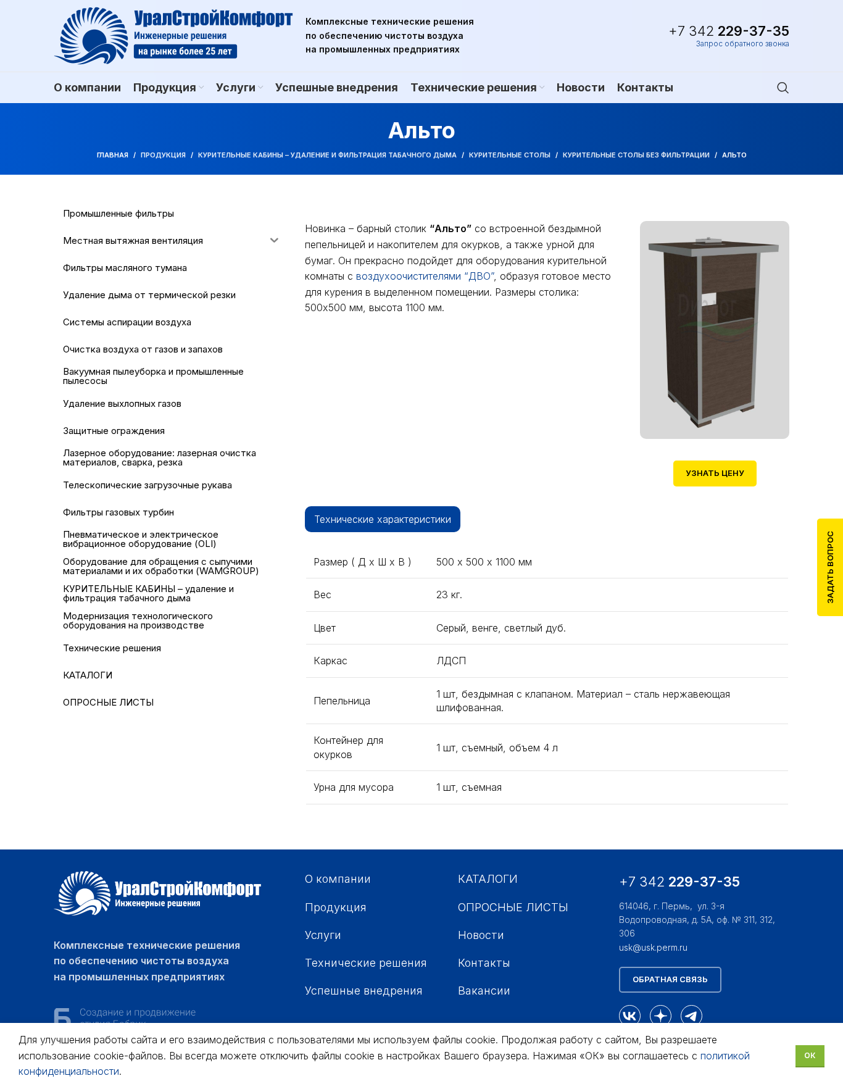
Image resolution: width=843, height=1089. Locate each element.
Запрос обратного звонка (742, 44)
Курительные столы (509, 155)
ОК (810, 1055)
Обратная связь (670, 979)
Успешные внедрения (364, 990)
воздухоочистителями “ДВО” (425, 276)
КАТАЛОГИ (488, 878)
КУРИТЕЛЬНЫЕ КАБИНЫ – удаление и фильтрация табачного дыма (327, 155)
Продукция (163, 155)
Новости (481, 934)
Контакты (484, 962)
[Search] (783, 87)
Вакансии (484, 990)
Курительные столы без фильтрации (636, 155)
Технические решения (366, 962)
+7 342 (728, 31)
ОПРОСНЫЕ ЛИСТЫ (513, 907)
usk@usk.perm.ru (653, 947)
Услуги (323, 934)
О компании (338, 878)
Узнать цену (715, 473)
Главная (112, 155)
